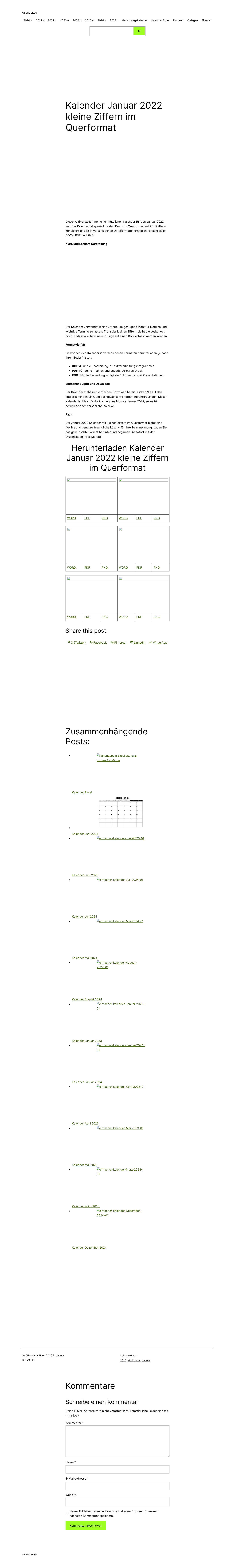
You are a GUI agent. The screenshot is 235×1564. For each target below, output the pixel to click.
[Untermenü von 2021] (43, 20)
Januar (60, 1355)
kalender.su (29, 12)
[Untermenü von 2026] (105, 20)
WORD (71, 518)
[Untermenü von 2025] (93, 20)
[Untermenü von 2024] (80, 20)
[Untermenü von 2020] (31, 20)
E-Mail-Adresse (77, 1478)
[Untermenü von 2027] (117, 20)
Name (71, 1462)
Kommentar (75, 1423)
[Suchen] (139, 31)
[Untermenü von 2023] (68, 20)
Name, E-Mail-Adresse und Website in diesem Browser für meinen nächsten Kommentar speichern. (114, 1514)
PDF (87, 518)
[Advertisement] (117, 66)
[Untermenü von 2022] (55, 20)
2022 (123, 1360)
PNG (105, 518)
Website (71, 1495)
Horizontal (134, 1360)
